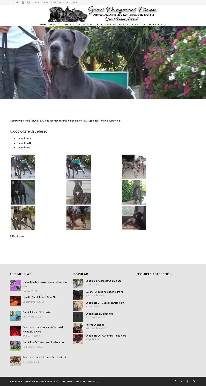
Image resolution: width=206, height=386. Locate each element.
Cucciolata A (24, 138)
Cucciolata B (24, 143)
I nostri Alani (71, 24)
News (53, 2)
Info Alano (133, 24)
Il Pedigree (17, 236)
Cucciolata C (24, 147)
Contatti (73, 2)
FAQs (164, 24)
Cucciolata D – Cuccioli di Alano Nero (105, 335)
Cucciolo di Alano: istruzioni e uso (103, 280)
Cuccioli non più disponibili (99, 313)
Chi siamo (45, 2)
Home (36, 2)
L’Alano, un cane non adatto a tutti (104, 291)
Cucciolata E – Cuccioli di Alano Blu (104, 302)
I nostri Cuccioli (92, 24)
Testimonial (63, 2)
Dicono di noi (150, 24)
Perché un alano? (94, 324)
